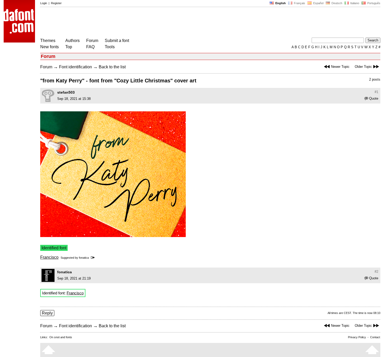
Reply (47, 313)
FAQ (90, 47)
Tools (110, 47)
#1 (376, 92)
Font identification (75, 67)
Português (373, 3)
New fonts (49, 47)
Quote (373, 98)
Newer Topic (340, 67)
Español (318, 3)
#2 (376, 272)
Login (43, 3)
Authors (72, 40)
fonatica (84, 257)
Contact (375, 337)
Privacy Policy (357, 337)
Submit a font (117, 40)
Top (68, 47)
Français (299, 3)
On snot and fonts (60, 337)
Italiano (354, 3)
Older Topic (363, 67)
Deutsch (336, 3)
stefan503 (66, 92)
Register (56, 3)
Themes (47, 40)
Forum (92, 40)
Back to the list (112, 67)
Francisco (49, 257)
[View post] (93, 257)
